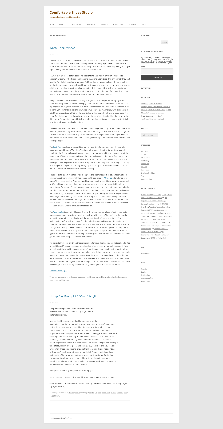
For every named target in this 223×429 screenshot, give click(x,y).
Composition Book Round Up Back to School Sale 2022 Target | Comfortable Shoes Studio (155, 225)
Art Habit (144, 151)
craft (99, 393)
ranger (123, 277)
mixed (113, 277)
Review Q (132, 24)
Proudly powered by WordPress (61, 418)
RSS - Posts (145, 253)
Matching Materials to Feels (151, 103)
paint (118, 277)
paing (126, 393)
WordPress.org (147, 281)
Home (52, 24)
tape (51, 280)
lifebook (120, 393)
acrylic (85, 277)
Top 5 (143, 24)
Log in (143, 272)
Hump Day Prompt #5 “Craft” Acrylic (73, 296)
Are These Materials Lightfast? (152, 119)
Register (144, 269)
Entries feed (145, 275)
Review (71, 277)
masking (101, 277)
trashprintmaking (148, 173)
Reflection (145, 163)
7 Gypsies (108, 178)
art (96, 393)
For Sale (104, 24)
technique (145, 170)
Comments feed (147, 278)
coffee (143, 154)
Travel (143, 176)
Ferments (91, 24)
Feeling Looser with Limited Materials (155, 106)
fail (90, 277)
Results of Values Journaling (159, 207)
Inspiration (145, 157)
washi (56, 280)
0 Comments (54, 54)
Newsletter (118, 24)
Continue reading (58, 270)
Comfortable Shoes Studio (71, 12)
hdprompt (106, 393)
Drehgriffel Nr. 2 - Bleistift (150, 235)
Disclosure (77, 24)
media (107, 277)
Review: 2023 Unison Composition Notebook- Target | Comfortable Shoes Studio (156, 213)
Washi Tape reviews (62, 48)
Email (143, 67)
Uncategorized (74, 393)
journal (94, 277)
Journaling (145, 160)
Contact (63, 24)
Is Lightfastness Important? (151, 116)
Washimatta (58, 212)
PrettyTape (58, 147)
